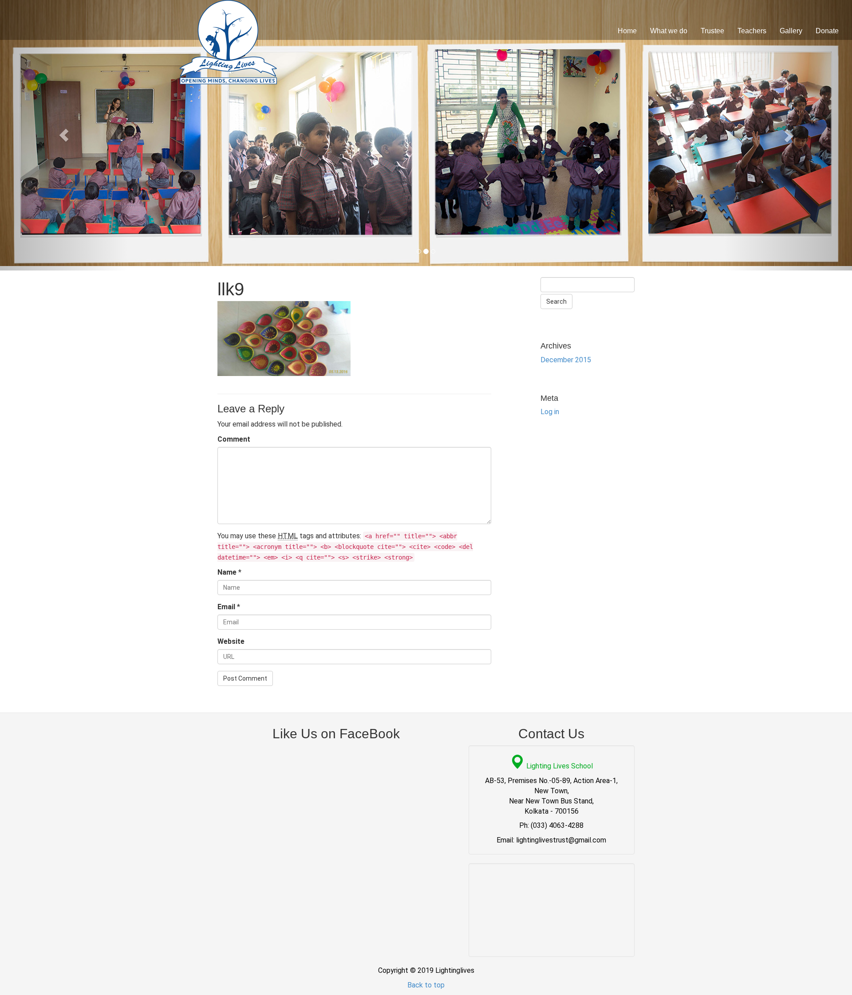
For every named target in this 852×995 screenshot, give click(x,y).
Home (627, 31)
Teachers (752, 31)
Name (227, 572)
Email (226, 607)
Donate (827, 31)
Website (231, 641)
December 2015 (565, 360)
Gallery (791, 31)
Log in (549, 411)
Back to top (426, 985)
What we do (668, 31)
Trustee (712, 31)
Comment (233, 439)
